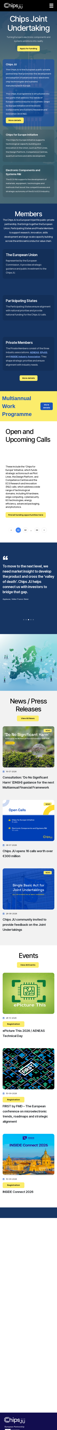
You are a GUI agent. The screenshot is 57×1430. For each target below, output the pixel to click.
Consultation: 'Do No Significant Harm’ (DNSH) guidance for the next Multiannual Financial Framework (28, 782)
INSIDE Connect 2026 (18, 1192)
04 (37, 530)
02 (25, 530)
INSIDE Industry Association (25, 356)
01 (18, 530)
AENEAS (34, 352)
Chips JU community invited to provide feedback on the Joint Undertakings (24, 925)
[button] (23, 619)
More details (14, 120)
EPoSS (43, 352)
